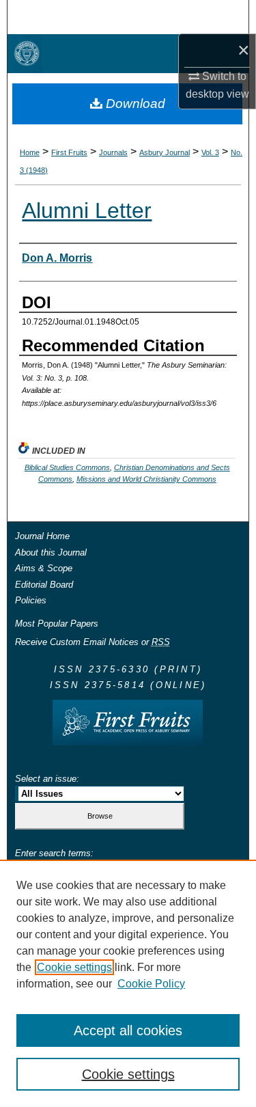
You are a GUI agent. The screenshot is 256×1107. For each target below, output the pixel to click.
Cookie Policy (151, 983)
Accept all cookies (128, 1030)
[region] (128, 983)
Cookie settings (74, 967)
